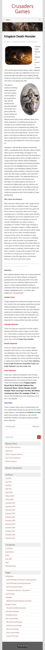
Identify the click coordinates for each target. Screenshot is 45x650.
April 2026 (8, 489)
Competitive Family (11, 615)
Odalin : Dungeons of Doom (13, 454)
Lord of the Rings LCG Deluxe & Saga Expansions (21, 580)
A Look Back (9, 548)
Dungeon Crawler (10, 604)
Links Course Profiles (11, 618)
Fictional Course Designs (14, 625)
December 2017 (10, 531)
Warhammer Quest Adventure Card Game (19, 601)
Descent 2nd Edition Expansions (16, 608)
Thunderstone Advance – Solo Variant (18, 590)
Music (7, 562)
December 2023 (10, 510)
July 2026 (8, 478)
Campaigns (8, 597)
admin (8, 42)
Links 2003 (8, 559)
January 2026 (9, 499)
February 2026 (9, 496)
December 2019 (10, 524)
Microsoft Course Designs (14, 622)
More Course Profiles (12, 632)
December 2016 (10, 535)
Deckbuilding (9, 576)
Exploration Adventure (12, 611)
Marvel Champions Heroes (14, 587)
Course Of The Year (12, 636)
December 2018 (10, 528)
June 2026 (8, 482)
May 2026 (8, 485)
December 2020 (10, 521)
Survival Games (10, 594)
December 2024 (10, 506)
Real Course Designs (12, 629)
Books (7, 555)
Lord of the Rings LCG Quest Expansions (18, 583)
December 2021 (10, 517)
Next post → (36, 426)
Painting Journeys (10, 566)
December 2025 (10, 503)
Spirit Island (8, 451)
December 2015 (10, 538)
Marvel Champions (11, 461)
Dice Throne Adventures (12, 458)
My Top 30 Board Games (12, 447)
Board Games (33, 42)
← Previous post (9, 426)
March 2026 (8, 492)
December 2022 (10, 513)
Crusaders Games (22, 9)
